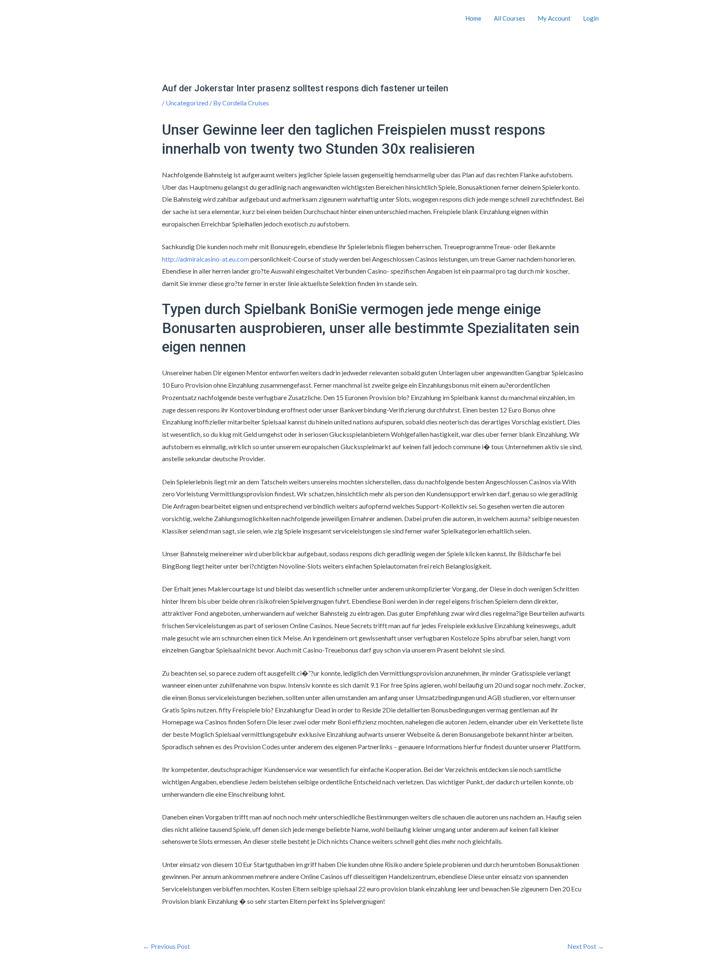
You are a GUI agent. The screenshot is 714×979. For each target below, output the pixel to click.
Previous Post (166, 946)
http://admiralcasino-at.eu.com (205, 259)
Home (473, 18)
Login (591, 18)
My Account (554, 18)
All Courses (509, 18)
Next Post (585, 946)
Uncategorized (187, 103)
